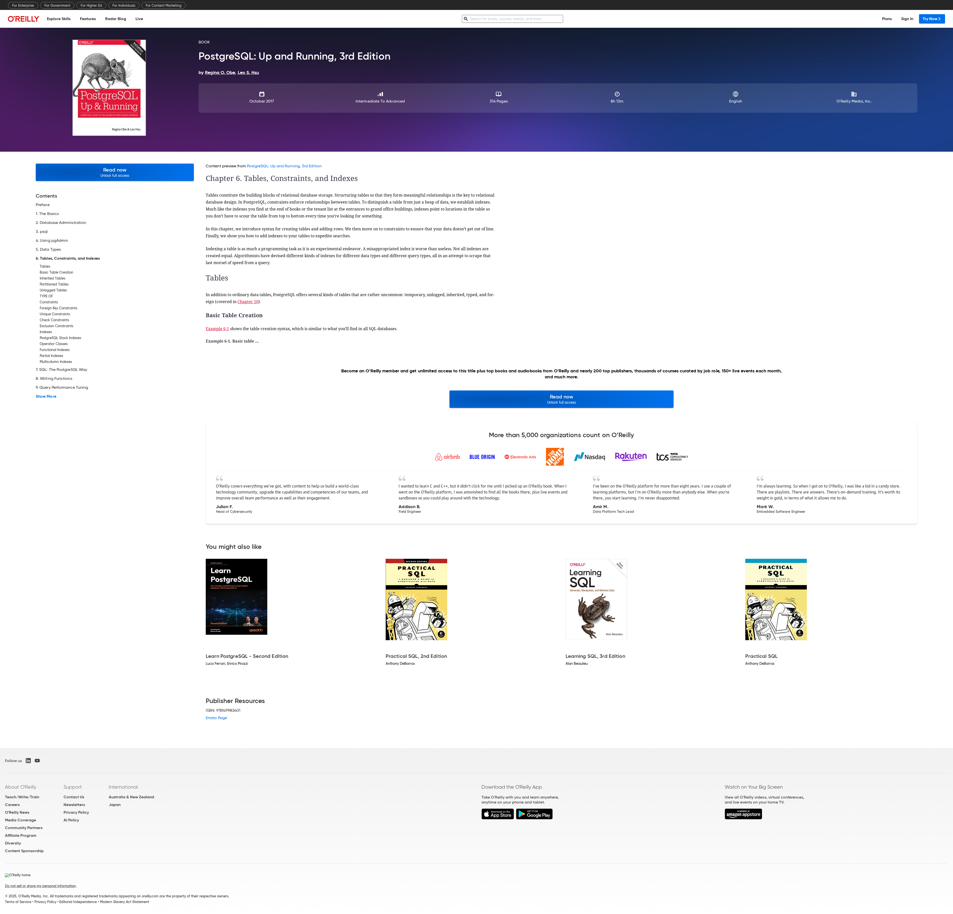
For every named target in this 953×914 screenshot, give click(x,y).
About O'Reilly (20, 787)
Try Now (930, 18)
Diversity (13, 843)
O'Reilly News (17, 812)
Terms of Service (18, 902)
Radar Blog (115, 18)
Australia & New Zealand (131, 797)
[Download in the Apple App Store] (497, 818)
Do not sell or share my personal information (40, 886)
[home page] (23, 19)
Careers (12, 804)
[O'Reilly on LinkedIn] (28, 760)
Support (73, 787)
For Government (57, 5)
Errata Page (216, 717)
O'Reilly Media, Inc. (854, 101)
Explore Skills (58, 18)
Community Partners (23, 827)
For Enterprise (23, 5)
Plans (887, 18)
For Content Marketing (163, 5)
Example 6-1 (217, 328)
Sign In (907, 18)
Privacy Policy (76, 812)
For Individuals (123, 5)
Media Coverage (20, 820)
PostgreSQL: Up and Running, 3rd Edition (284, 166)
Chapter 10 (248, 301)
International (123, 787)
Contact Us (74, 797)
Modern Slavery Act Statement (124, 902)
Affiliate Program (20, 835)
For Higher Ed (91, 5)
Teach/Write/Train (22, 797)
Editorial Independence (78, 902)
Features (88, 18)
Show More (46, 396)
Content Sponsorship (24, 850)
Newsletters (74, 804)
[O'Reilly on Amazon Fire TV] (743, 818)
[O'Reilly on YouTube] (37, 760)
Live (139, 18)
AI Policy (71, 820)
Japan (115, 804)
